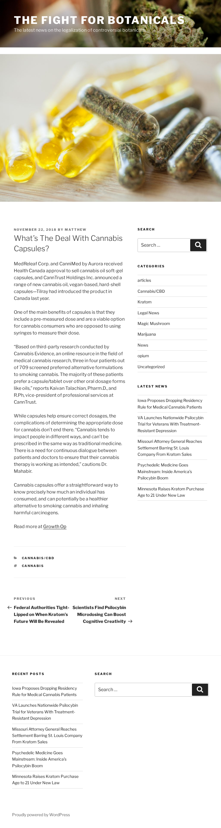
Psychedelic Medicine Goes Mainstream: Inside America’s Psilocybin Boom (165, 471)
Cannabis (33, 566)
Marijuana (147, 334)
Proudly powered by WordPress (41, 814)
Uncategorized (151, 366)
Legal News (148, 312)
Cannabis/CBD (38, 558)
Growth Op (54, 526)
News (143, 345)
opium (143, 355)
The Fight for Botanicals (99, 20)
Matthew (76, 230)
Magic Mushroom (154, 323)
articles (144, 280)
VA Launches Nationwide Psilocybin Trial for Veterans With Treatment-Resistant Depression (170, 424)
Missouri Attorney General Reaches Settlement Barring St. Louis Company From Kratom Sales (170, 448)
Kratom (145, 301)
